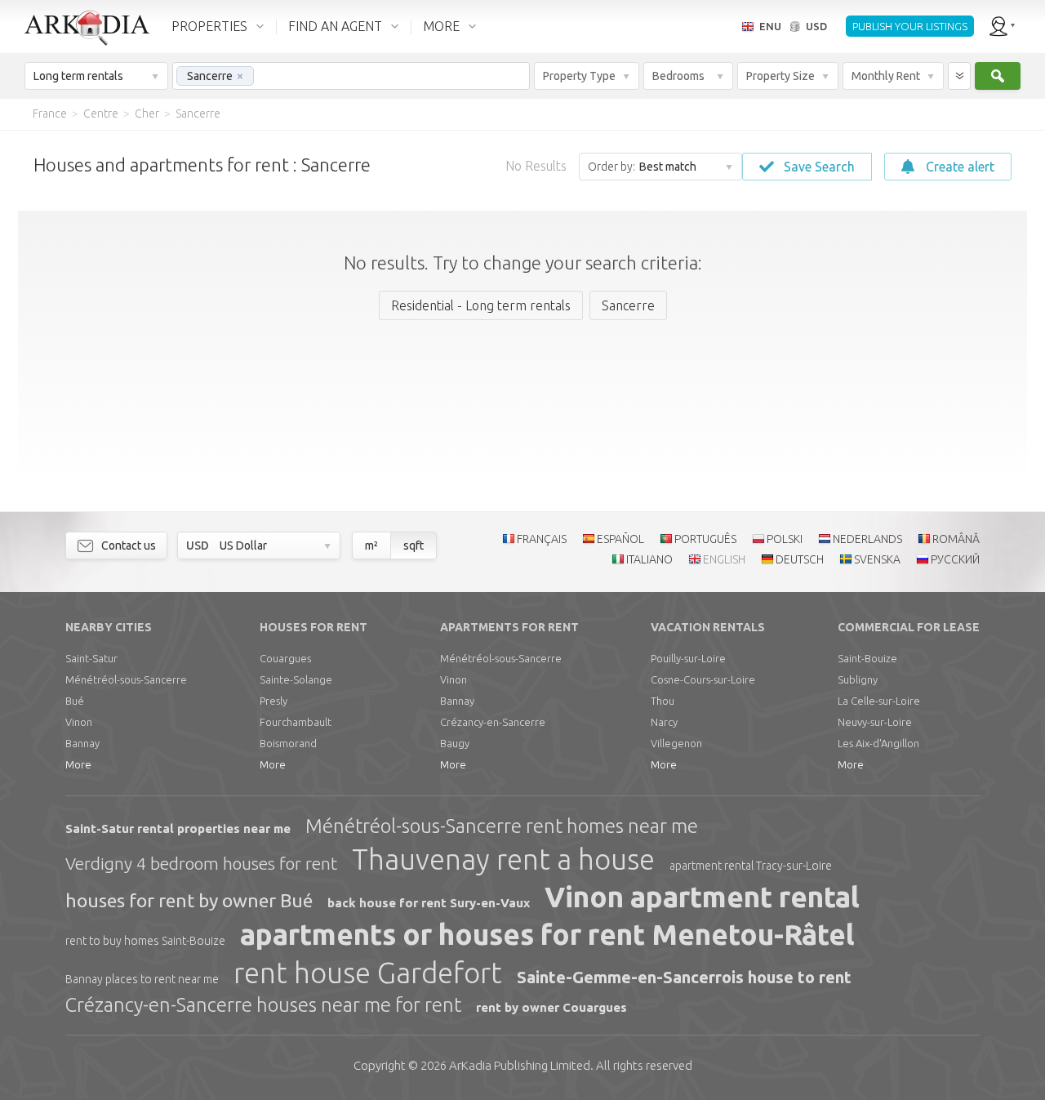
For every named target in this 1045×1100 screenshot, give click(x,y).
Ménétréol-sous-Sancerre (126, 679)
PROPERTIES (209, 26)
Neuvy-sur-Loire (875, 722)
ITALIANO (649, 559)
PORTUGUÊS (705, 539)
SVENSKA (877, 559)
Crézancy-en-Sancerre (492, 722)
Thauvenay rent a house (503, 859)
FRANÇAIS (542, 539)
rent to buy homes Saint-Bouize (145, 940)
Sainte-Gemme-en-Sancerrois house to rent (684, 977)
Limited (519, 1065)
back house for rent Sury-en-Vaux (428, 903)
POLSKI (785, 539)
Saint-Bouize (867, 658)
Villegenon (676, 743)
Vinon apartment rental (702, 896)
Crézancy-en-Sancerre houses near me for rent (263, 1005)
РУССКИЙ (955, 559)
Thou (662, 700)
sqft (413, 545)
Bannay (82, 743)
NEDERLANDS (867, 539)
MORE (441, 26)
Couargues (285, 658)
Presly (273, 700)
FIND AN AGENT (335, 26)
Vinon (78, 722)
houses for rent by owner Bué (189, 900)
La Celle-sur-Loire (879, 700)
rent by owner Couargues (551, 1007)
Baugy (454, 743)
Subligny (858, 679)
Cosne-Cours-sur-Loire (703, 679)
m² (371, 545)
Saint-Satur (91, 658)
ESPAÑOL (620, 539)
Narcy (664, 722)
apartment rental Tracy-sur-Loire (750, 865)
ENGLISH (724, 559)
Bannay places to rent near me (142, 979)
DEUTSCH (800, 559)
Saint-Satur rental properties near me (178, 828)
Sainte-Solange (296, 679)
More (78, 764)
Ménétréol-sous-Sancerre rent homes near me (501, 826)
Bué (74, 700)
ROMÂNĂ (956, 539)
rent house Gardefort (367, 972)
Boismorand (288, 743)
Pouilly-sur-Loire (688, 658)
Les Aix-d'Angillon (878, 743)
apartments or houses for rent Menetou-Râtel (547, 934)
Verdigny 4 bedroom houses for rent (201, 863)
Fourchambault (295, 722)
